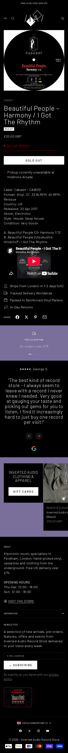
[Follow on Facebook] (20, 730)
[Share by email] (44, 317)
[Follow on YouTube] (47, 730)
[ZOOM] (62, 85)
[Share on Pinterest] (35, 317)
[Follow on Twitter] (29, 730)
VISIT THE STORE (21, 601)
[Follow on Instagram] (38, 730)
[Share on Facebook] (17, 317)
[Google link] (34, 448)
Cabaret (8, 100)
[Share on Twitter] (26, 317)
